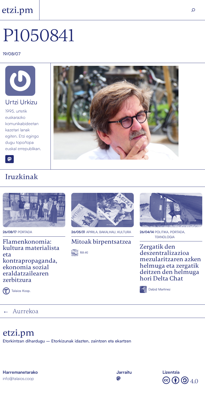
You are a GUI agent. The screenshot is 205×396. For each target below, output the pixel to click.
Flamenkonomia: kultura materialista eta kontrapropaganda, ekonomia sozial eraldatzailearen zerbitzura (33, 210)
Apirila (92, 232)
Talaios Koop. (21, 291)
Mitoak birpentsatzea (91, 209)
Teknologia (164, 237)
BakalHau (107, 232)
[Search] (193, 10)
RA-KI (84, 252)
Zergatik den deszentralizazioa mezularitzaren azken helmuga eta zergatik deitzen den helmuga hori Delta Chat (171, 210)
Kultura (124, 232)
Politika (161, 232)
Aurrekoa (25, 311)
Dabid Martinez (159, 289)
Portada (25, 232)
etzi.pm (17, 10)
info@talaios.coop (18, 378)
